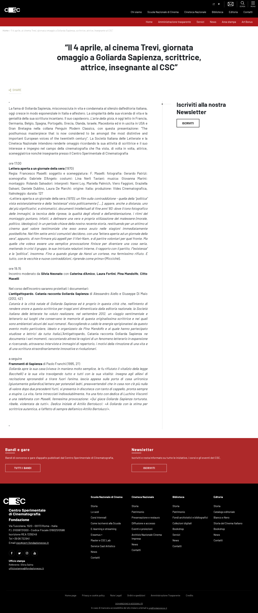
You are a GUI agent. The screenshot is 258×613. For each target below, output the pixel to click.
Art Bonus (247, 21)
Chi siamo (136, 12)
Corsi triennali (98, 517)
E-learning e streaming (103, 528)
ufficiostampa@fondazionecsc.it (26, 568)
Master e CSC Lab (101, 540)
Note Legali (116, 595)
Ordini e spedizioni (136, 595)
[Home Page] (12, 10)
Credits (189, 595)
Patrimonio (138, 511)
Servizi (200, 21)
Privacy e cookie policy (93, 595)
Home (149, 21)
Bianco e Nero (221, 517)
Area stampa (229, 21)
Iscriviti (188, 123)
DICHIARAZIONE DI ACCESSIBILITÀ (129, 603)
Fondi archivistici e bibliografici (190, 517)
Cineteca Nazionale (195, 12)
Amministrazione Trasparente (165, 595)
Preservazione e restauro (146, 517)
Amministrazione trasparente (174, 21)
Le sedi (95, 511)
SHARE (16, 90)
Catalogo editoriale (224, 511)
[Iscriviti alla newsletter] (230, 3)
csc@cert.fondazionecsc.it (32, 542)
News (213, 21)
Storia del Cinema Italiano (228, 523)
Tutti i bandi (23, 468)
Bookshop (178, 528)
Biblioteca (217, 12)
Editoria (233, 12)
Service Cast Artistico (103, 546)
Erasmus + (96, 534)
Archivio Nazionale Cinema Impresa (147, 536)
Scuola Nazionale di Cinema (163, 12)
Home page (70, 595)
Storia (94, 506)
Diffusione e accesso (143, 523)
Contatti (248, 12)
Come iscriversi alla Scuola (106, 523)
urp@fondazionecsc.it (158, 608)
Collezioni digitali (182, 523)
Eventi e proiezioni (142, 528)
